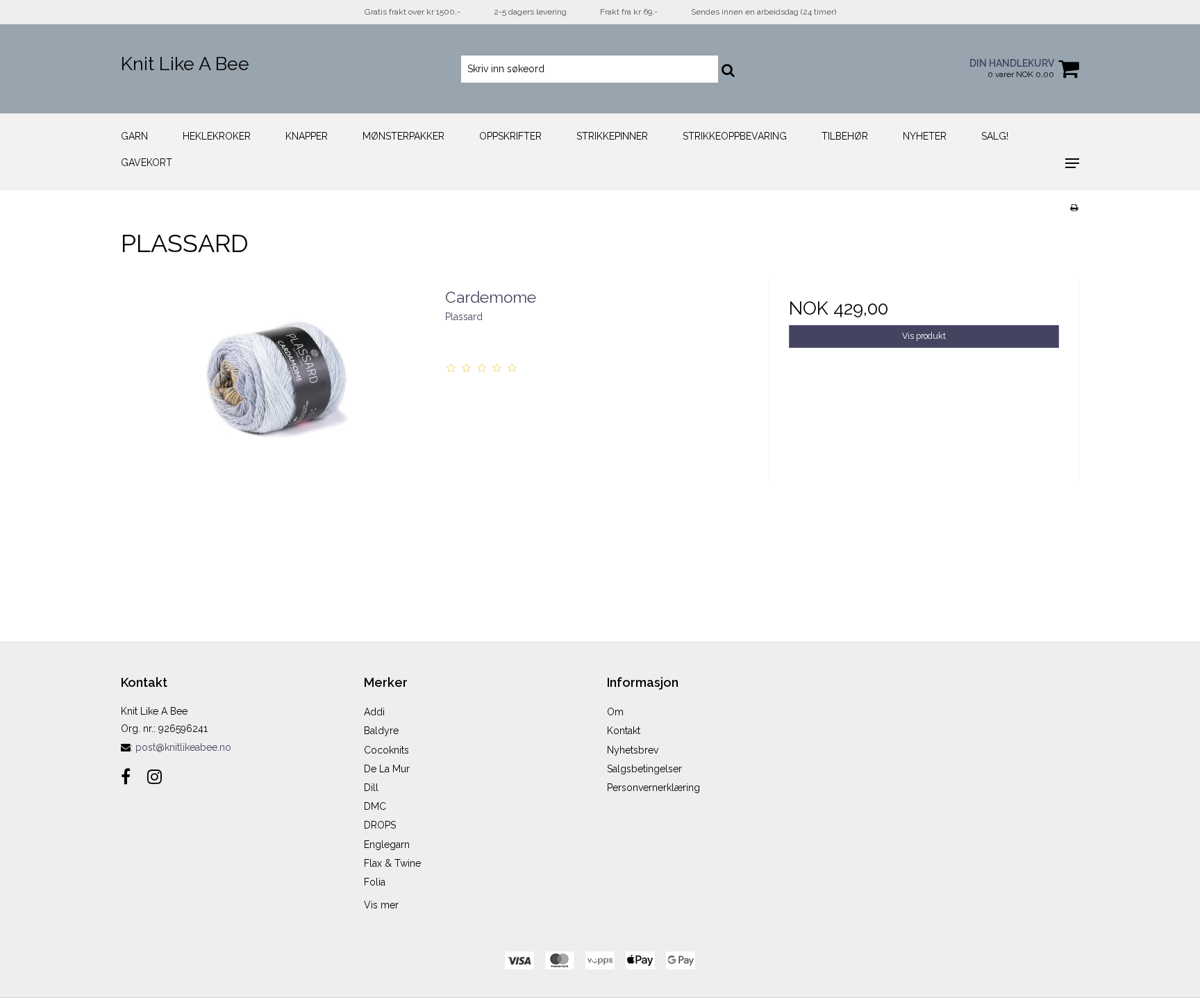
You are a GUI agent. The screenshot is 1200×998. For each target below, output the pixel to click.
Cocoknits (386, 750)
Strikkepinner (612, 136)
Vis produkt (924, 336)
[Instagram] (154, 777)
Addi (374, 711)
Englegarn (387, 844)
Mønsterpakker (403, 136)
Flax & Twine (392, 863)
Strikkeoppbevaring (735, 136)
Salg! (994, 136)
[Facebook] (126, 777)
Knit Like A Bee (185, 63)
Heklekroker (217, 136)
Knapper (306, 136)
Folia (374, 882)
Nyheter (925, 136)
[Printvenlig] (1074, 208)
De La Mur (387, 768)
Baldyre (381, 730)
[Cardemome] (276, 433)
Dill (371, 787)
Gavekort (146, 162)
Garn (134, 136)
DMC (375, 806)
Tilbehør (845, 136)
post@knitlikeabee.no (183, 747)
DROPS (380, 825)
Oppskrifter (510, 136)
